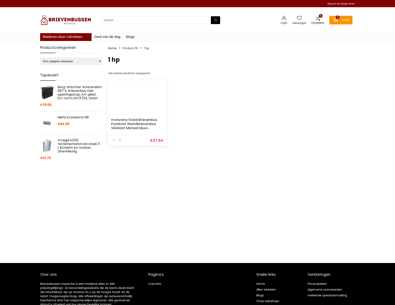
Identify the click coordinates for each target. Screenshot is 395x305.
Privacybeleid (317, 284)
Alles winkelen (266, 289)
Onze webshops (267, 301)
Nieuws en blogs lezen (341, 3)
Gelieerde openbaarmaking (327, 295)
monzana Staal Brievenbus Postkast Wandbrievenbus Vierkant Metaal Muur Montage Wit (134, 125)
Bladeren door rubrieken (62, 36)
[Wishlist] (299, 18)
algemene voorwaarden (325, 289)
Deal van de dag (107, 36)
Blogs (130, 36)
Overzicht (154, 284)
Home (112, 48)
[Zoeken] (215, 20)
